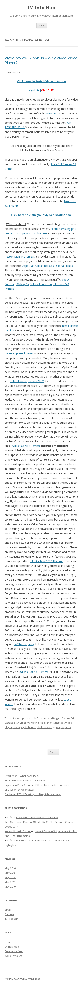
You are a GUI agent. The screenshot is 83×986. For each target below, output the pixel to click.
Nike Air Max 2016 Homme (46, 561)
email (8, 909)
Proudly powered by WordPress (22, 979)
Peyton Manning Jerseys (20, 256)
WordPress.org (13, 956)
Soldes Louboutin (41, 284)
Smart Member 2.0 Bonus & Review (25, 780)
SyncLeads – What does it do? (22, 776)
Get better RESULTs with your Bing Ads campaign (33, 794)
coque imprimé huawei (19, 353)
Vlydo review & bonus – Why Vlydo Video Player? (41, 60)
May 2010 (10, 886)
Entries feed (12, 946)
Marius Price (69, 718)
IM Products (40, 718)
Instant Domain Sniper (18, 831)
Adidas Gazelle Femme (26, 446)
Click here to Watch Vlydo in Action (41, 81)
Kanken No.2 (36, 381)
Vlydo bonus (28, 727)
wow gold (52, 113)
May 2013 (10, 882)
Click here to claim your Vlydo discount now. (41, 215)
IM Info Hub (41, 8)
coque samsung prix (63, 229)
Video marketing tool (52, 722)
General (9, 914)
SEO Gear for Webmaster (19, 789)
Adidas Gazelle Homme (34, 672)
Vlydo (16, 727)
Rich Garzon (12, 822)
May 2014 (10, 877)
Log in (8, 942)
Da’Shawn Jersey (24, 644)
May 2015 (10, 872)
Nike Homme (18, 381)
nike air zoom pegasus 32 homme (26, 233)
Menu (42, 25)
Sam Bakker (12, 722)
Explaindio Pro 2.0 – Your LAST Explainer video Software (37, 785)
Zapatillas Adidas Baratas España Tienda (47, 266)
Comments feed (14, 951)
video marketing (29, 722)
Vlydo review (44, 727)
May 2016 (10, 868)
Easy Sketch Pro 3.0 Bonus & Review (37, 817)
